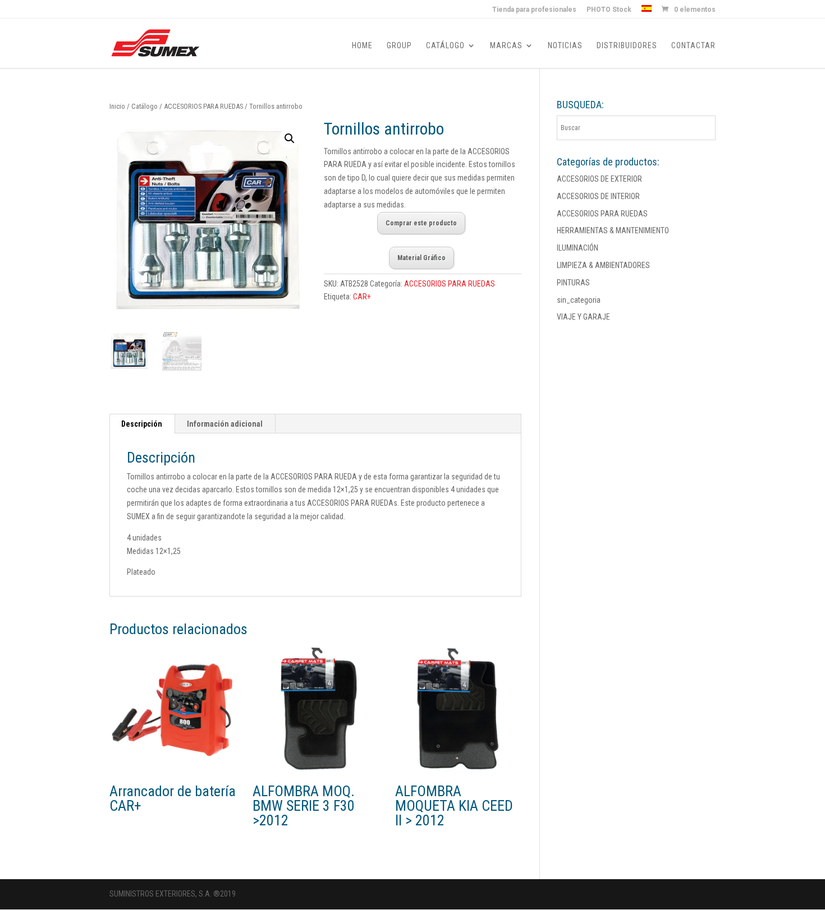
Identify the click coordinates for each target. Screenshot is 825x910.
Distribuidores (627, 45)
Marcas (506, 45)
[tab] (142, 423)
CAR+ (362, 296)
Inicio (117, 106)
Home (362, 45)
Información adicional (225, 423)
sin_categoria (579, 299)
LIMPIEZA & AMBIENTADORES (603, 265)
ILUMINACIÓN (577, 247)
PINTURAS (573, 282)
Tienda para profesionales (534, 9)
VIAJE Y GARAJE (583, 316)
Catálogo (445, 45)
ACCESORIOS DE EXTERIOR (599, 178)
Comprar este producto (421, 223)
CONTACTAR (693, 45)
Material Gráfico (421, 258)
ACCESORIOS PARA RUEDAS (203, 106)
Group (399, 45)
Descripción (141, 423)
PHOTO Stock (608, 9)
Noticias (565, 45)
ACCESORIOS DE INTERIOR (598, 196)
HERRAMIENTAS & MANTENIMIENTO (613, 230)
